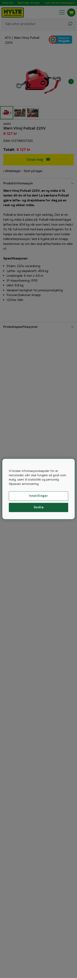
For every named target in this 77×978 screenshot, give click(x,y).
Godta (39, 507)
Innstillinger (38, 496)
